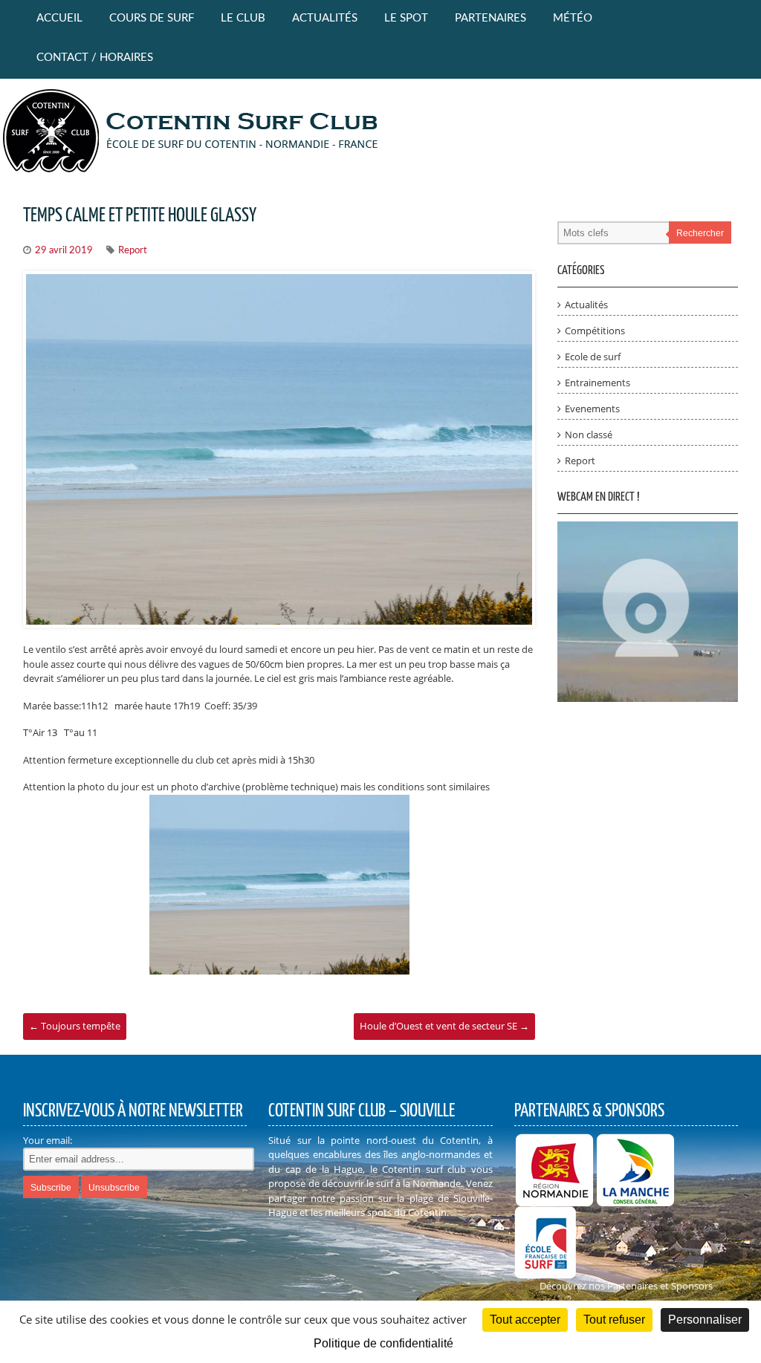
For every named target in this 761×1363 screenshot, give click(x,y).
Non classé (588, 434)
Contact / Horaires (94, 57)
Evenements (592, 408)
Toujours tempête (74, 1025)
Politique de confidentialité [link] (383, 1343)
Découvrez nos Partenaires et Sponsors (626, 1285)
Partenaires (490, 18)
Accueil (59, 18)
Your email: (47, 1140)
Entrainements (597, 382)
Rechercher (700, 233)
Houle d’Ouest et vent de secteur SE (444, 1025)
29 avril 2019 (64, 251)
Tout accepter (525, 1319)
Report (132, 251)
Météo (572, 18)
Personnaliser (705, 1319)
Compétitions (595, 330)
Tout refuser (614, 1319)
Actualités (324, 18)
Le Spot (406, 18)
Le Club (243, 18)
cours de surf (151, 18)
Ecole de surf (593, 356)
